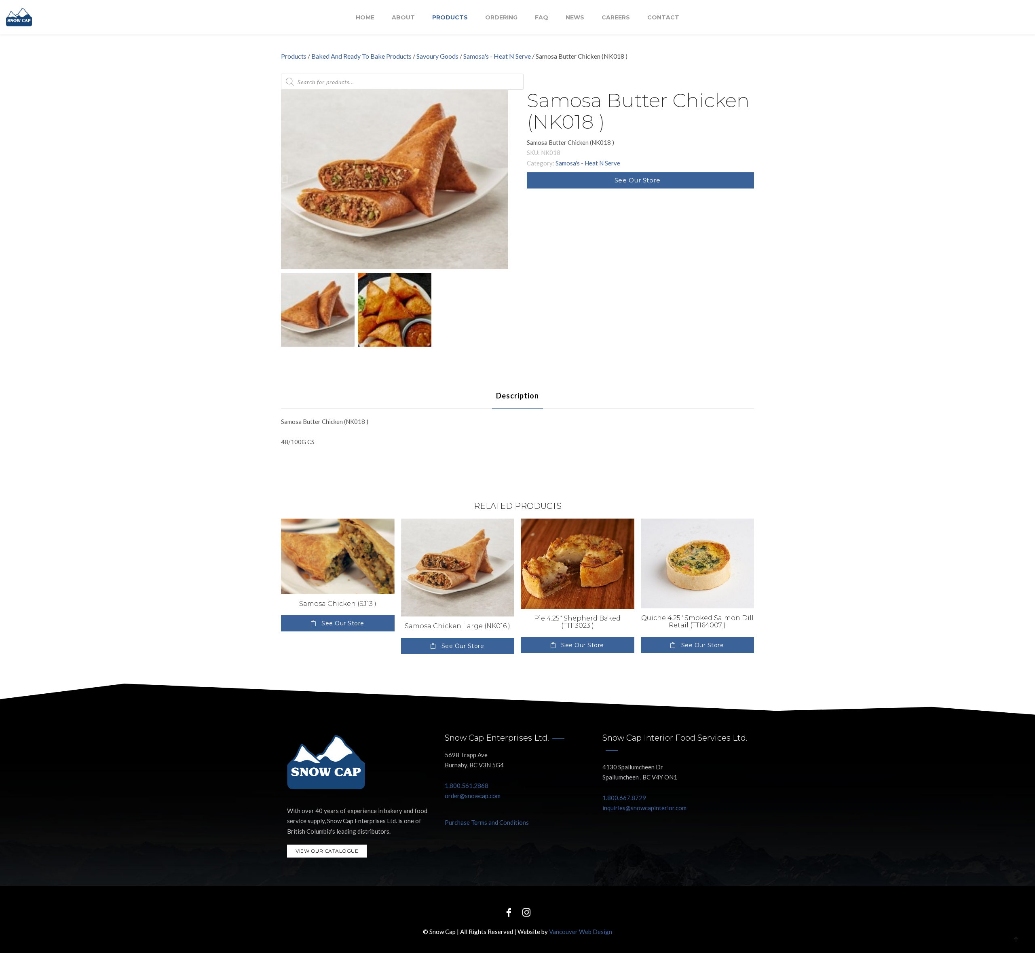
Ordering (501, 17)
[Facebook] (509, 912)
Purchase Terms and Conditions (487, 822)
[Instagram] (526, 912)
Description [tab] (517, 395)
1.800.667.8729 (624, 797)
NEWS (575, 17)
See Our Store (638, 180)
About (403, 17)
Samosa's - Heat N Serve (497, 56)
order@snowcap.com (473, 795)
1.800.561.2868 (466, 785)
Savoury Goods (437, 56)
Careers (616, 17)
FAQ (541, 17)
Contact (663, 17)
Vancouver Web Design (580, 931)
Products (450, 17)
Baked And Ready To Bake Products (361, 56)
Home (365, 17)
